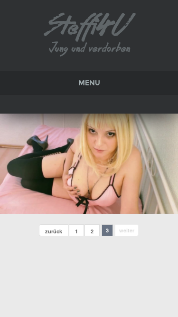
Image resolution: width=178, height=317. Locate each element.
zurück (53, 231)
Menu (89, 82)
